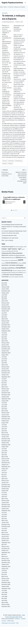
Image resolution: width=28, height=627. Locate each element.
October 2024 (5, 311)
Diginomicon (5, 255)
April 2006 (4, 600)
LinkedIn (23, 618)
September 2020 (6, 398)
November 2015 (6, 506)
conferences (4, 251)
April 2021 (4, 384)
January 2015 (5, 522)
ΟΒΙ (2, 274)
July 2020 (4, 402)
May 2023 (4, 337)
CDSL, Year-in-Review (7, 240)
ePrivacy (24, 257)
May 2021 (4, 382)
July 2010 (4, 570)
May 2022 (4, 360)
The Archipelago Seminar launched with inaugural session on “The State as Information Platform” (14, 226)
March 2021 (5, 386)
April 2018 (4, 454)
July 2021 (4, 378)
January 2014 (5, 536)
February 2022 (5, 366)
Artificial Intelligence (19, 246)
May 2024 (4, 317)
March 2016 (5, 498)
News (5, 7)
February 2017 (5, 480)
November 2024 (6, 309)
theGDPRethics (11, 268)
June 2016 (4, 494)
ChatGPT (23, 249)
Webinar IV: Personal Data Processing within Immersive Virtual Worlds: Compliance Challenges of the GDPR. (21, 176)
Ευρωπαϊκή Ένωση (14, 272)
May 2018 (4, 452)
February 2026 (5, 287)
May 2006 (4, 598)
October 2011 (5, 550)
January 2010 (5, 580)
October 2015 (5, 508)
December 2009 (6, 582)
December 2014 (6, 524)
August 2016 (5, 490)
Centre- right (16, 249)
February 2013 (5, 538)
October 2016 (5, 488)
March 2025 (5, 301)
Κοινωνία (24, 272)
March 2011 (5, 556)
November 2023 (6, 327)
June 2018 (4, 450)
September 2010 (6, 566)
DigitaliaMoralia (12, 255)
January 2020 (5, 414)
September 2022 (6, 352)
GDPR (20, 260)
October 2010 (5, 564)
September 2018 (6, 444)
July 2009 (4, 590)
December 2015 (6, 504)
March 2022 (5, 364)
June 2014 (4, 528)
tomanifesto (11, 160)
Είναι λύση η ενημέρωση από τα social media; (7, 172)
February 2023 (5, 342)
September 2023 (6, 331)
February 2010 (5, 578)
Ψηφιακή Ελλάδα (11, 276)
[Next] (24, 201)
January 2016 (5, 502)
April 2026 (4, 285)
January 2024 (5, 323)
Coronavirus (9, 251)
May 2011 (4, 554)
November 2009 (6, 584)
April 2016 (4, 496)
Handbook (3, 263)
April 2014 (4, 530)
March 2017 (5, 478)
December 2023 (6, 325)
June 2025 (4, 295)
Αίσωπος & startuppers (17, 270)
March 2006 (5, 602)
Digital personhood (6, 257)
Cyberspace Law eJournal (8, 623)
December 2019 (6, 416)
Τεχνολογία (5, 276)
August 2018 (5, 446)
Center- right (6, 249)
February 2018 (5, 458)
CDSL (25, 246)
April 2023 (4, 338)
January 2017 (5, 482)
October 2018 (5, 442)
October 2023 (5, 328)
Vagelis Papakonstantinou (8, 21)
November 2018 (6, 440)
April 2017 (4, 476)
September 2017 (6, 466)
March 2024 (5, 319)
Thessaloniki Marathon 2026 (9, 235)
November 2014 (6, 526)
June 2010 (4, 572)
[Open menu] (25, 3)
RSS (17, 623)
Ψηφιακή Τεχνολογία (19, 276)
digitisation (13, 257)
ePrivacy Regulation (5, 260)
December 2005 (6, 606)
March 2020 (5, 410)
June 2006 (4, 596)
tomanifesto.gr (18, 160)
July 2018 (4, 448)
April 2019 (4, 430)
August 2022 (5, 354)
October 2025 (5, 293)
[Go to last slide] (4, 201)
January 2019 (5, 436)
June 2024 (4, 315)
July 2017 (4, 470)
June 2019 (4, 426)
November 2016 (6, 486)
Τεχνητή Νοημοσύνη (16, 274)
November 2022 (6, 348)
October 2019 (5, 420)
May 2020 (4, 406)
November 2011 (6, 548)
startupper (19, 265)
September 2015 (6, 510)
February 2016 (5, 500)
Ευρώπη (5, 163)
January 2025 (5, 305)
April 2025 (4, 299)
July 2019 (4, 424)
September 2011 (6, 552)
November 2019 (6, 418)
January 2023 (5, 344)
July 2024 (4, 313)
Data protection (17, 253)
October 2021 (5, 374)
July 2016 (4, 492)
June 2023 (4, 335)
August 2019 (5, 422)
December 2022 (6, 347)
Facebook (17, 618)
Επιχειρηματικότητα (6, 272)
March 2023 (5, 341)
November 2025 (6, 291)
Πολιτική (6, 274)
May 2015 (4, 516)
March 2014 (5, 532)
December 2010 (6, 560)
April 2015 (4, 518)
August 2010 (5, 568)
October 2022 (5, 350)
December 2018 (6, 438)
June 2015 (4, 514)
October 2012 (5, 540)
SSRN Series (10, 620)
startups (4, 268)
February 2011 (5, 558)
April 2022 (4, 362)
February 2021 (5, 388)
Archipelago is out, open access (10, 238)
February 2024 (5, 321)
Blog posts (4, 13)
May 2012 (4, 544)
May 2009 (4, 594)
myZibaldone (20, 263)
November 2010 (6, 562)
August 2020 (5, 400)
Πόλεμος (10, 163)
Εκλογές (24, 270)
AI (14, 246)
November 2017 (6, 462)
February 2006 (5, 604)
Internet (5, 160)
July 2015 (4, 512)
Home (1, 7)
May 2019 (4, 428)
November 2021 (6, 372)
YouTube (4, 620)
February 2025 (5, 303)
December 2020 (6, 392)
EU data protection (13, 260)
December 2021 (6, 370)
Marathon (14, 263)
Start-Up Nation (10, 265)
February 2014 (5, 534)
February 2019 (5, 434)
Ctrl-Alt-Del (15, 251)
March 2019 (5, 432)
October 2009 (5, 586)
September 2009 (6, 588)
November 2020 (6, 394)
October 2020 (5, 396)
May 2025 (4, 297)
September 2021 (6, 376)
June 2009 (4, 592)
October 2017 (5, 464)
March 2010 (5, 576)
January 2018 (5, 460)
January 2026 (5, 289)
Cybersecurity (6, 253)
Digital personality (20, 255)
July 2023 (4, 333)
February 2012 (5, 546)
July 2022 (4, 357)
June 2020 (4, 404)
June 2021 (4, 380)
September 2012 (6, 542)
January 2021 (5, 390)
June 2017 (4, 472)
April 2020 (4, 408)
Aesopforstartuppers (8, 246)
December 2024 (6, 307)
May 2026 (4, 283)
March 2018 (5, 456)
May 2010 (4, 574)
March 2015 (5, 520)
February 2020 (5, 412)
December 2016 (6, 484)
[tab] (11, 210)
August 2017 (5, 468)
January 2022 (5, 368)
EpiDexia (18, 257)
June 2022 (4, 358)
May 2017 (4, 474)
